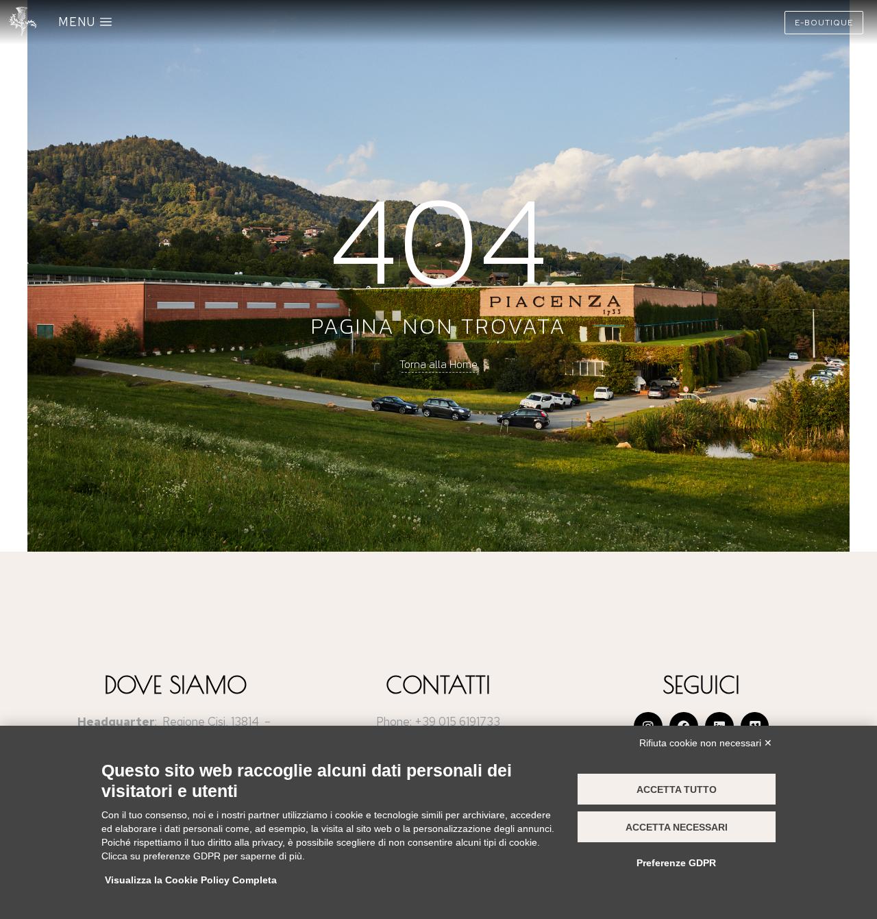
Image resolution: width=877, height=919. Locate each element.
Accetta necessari (677, 827)
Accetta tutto (677, 789)
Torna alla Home (438, 363)
